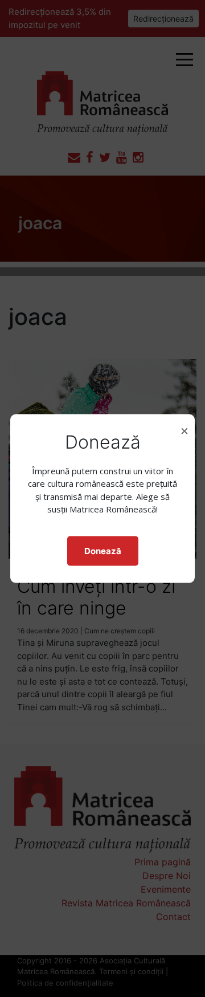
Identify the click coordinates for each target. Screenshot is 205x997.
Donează (102, 550)
